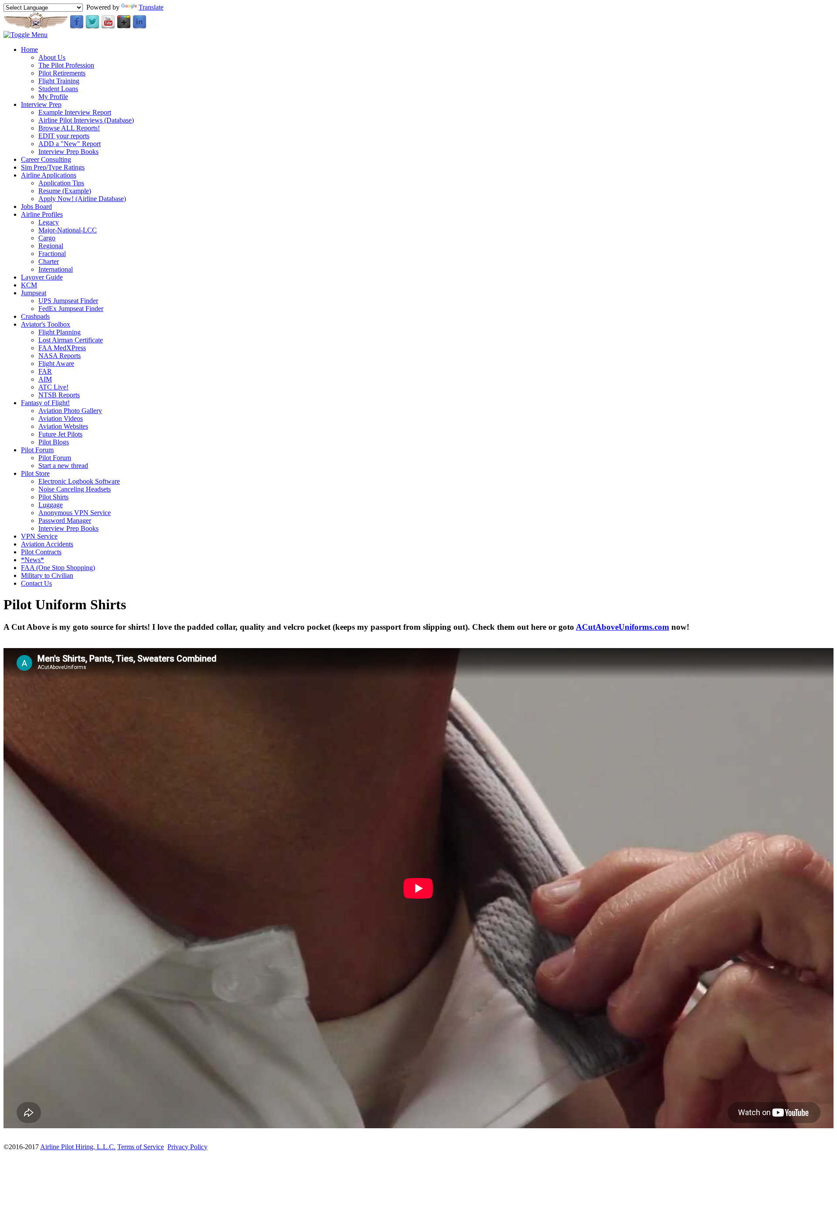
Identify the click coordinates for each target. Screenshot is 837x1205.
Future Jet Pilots (60, 434)
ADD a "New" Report (69, 143)
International (55, 269)
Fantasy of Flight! (45, 402)
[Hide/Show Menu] (25, 34)
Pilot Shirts (53, 497)
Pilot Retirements (61, 73)
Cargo (46, 238)
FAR (45, 371)
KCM (29, 285)
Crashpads (35, 316)
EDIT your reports (63, 136)
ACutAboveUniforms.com (622, 627)
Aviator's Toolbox (45, 324)
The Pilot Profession (66, 65)
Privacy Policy (187, 1146)
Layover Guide (42, 277)
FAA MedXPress (62, 348)
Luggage (50, 505)
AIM (45, 379)
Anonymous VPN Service (74, 512)
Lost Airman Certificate (70, 340)
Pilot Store (35, 473)
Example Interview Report (74, 112)
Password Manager (64, 520)
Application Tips (61, 183)
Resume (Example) (64, 191)
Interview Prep (41, 104)
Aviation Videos (60, 418)
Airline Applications (48, 175)
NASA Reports (59, 355)
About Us (51, 57)
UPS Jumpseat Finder (68, 300)
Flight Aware (56, 363)
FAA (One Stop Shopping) (58, 567)
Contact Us (36, 583)
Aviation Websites (63, 426)
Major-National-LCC (67, 230)
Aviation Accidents (47, 544)
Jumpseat (33, 293)
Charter (48, 261)
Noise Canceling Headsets (74, 489)
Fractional (52, 253)
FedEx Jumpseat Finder (70, 308)
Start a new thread (63, 465)
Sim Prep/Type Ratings (53, 167)
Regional (50, 245)
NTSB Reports (59, 395)
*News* (32, 559)
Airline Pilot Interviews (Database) (86, 120)
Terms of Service (140, 1146)
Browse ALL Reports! (69, 128)
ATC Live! (53, 387)
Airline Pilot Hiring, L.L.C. (78, 1146)
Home (29, 49)
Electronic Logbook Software (79, 481)
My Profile (53, 96)
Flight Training (58, 81)
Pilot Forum (37, 450)
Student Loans (58, 88)
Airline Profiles (42, 214)
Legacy (48, 222)
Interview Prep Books (68, 151)
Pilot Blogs (53, 442)
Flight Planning (59, 332)
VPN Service (39, 536)
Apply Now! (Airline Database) (82, 198)
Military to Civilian (47, 575)
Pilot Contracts (41, 552)
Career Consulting (46, 159)
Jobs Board (36, 206)
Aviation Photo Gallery (70, 410)
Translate (151, 7)
